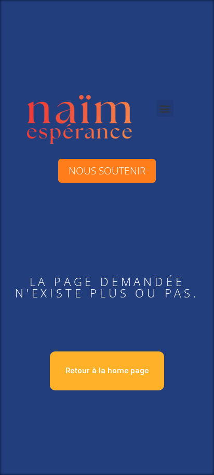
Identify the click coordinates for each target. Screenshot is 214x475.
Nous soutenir (107, 171)
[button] (164, 108)
